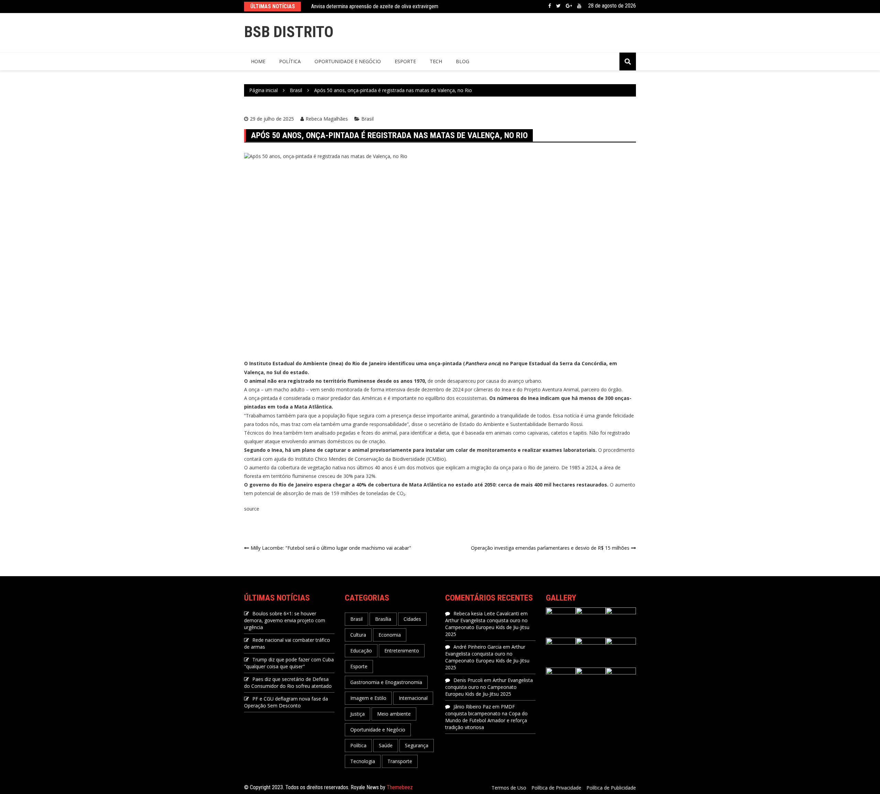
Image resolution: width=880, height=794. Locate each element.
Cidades (412, 619)
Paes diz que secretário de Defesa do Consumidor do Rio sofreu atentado (288, 682)
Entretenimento (401, 650)
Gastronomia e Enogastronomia (386, 682)
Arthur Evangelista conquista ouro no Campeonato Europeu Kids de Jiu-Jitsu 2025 (487, 627)
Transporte (399, 761)
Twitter (558, 6)
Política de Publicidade (611, 787)
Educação (361, 650)
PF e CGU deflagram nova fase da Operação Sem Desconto (286, 702)
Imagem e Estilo (368, 698)
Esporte (405, 61)
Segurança (416, 745)
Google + (569, 6)
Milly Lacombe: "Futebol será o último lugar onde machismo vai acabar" (331, 548)
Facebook (549, 6)
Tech (436, 61)
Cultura (358, 634)
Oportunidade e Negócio (348, 61)
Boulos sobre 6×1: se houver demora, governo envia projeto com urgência (284, 620)
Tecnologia (362, 761)
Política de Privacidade (556, 787)
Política (290, 61)
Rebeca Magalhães (327, 118)
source (251, 508)
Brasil (367, 118)
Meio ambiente (394, 714)
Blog (462, 61)
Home (258, 61)
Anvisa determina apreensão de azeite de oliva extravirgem (374, 6)
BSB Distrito (288, 32)
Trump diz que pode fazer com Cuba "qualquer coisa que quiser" (289, 663)
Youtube (579, 6)
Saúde (386, 745)
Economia (389, 634)
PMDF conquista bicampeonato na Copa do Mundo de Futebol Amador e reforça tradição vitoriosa (486, 716)
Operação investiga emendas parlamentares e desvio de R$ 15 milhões (550, 548)
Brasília (383, 619)
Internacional (413, 698)
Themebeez (400, 787)
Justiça (357, 714)
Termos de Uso (509, 787)
